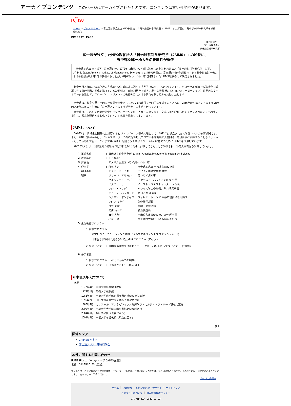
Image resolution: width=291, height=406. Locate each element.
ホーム (76, 28)
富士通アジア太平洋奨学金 (94, 344)
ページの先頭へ (208, 378)
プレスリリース (92, 28)
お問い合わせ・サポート (149, 387)
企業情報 (127, 387)
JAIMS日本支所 (88, 339)
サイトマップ (173, 387)
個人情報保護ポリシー (158, 393)
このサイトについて (132, 393)
